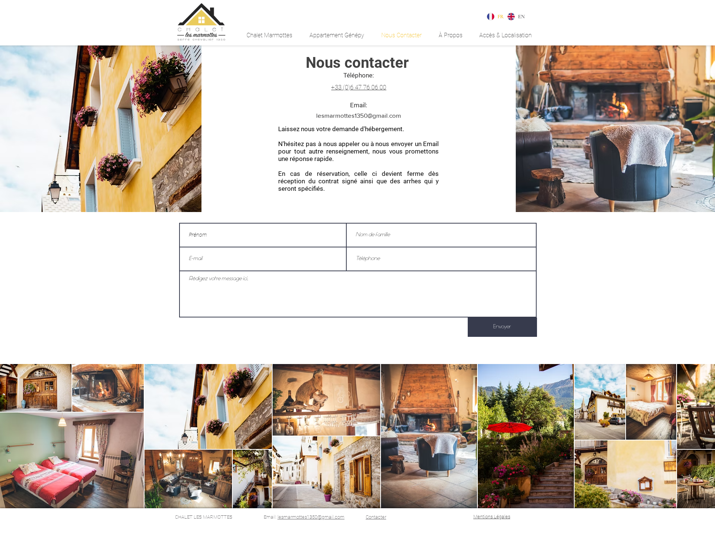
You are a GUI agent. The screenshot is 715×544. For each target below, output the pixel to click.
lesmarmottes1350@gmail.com (358, 115)
